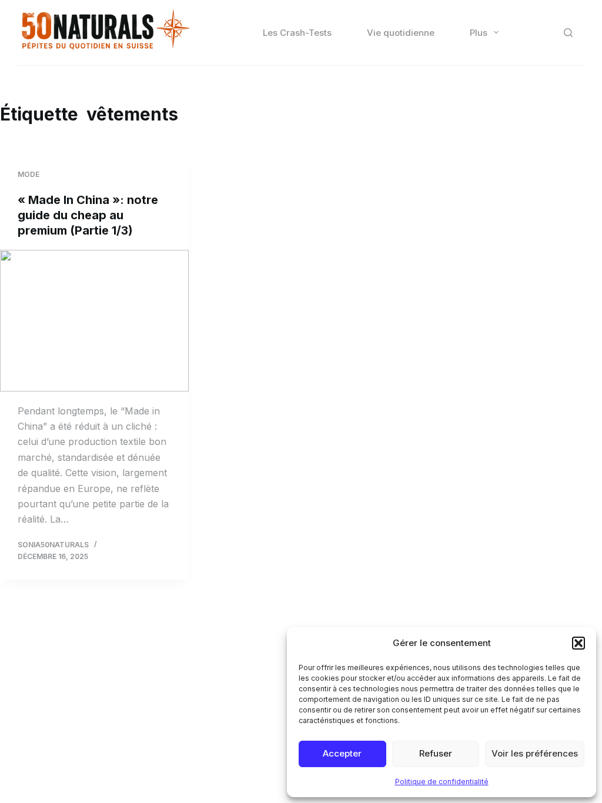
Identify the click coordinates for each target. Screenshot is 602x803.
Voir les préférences (534, 753)
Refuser (435, 753)
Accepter (342, 753)
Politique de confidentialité (442, 781)
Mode (28, 174)
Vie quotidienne (400, 32)
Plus (478, 32)
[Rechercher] (568, 32)
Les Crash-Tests (297, 32)
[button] (578, 643)
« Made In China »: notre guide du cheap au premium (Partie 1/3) (88, 215)
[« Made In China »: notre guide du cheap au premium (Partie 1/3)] (94, 321)
